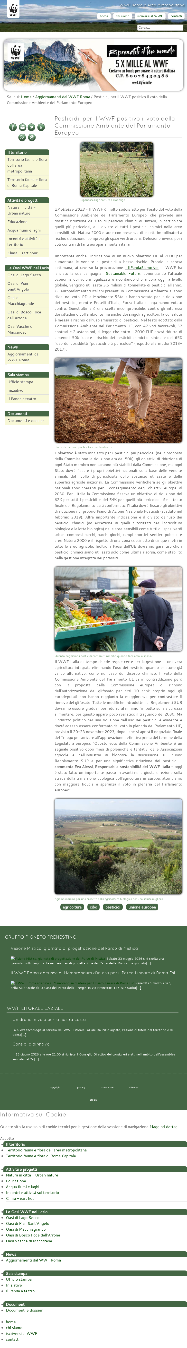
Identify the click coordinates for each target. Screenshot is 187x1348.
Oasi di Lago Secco (24, 274)
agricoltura (72, 907)
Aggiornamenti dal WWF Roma (62, 96)
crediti (93, 1099)
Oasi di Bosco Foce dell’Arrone (24, 314)
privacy (81, 1087)
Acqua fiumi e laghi (24, 230)
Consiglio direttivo (31, 1044)
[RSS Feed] (22, 140)
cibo (93, 907)
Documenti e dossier (25, 420)
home (104, 16)
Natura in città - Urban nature (21, 210)
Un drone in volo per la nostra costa (49, 1019)
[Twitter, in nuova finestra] (31, 130)
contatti (176, 16)
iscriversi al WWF (150, 16)
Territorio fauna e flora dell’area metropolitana (27, 165)
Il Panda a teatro (21, 398)
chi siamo (123, 16)
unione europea (142, 907)
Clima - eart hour (22, 253)
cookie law (107, 1087)
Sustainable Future (121, 273)
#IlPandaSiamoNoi (142, 267)
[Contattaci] (32, 140)
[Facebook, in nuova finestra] (13, 130)
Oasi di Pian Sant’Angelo (18, 286)
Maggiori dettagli (164, 1126)
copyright (55, 1087)
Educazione (17, 221)
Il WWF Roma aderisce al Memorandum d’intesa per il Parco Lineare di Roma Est (93, 973)
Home (26, 96)
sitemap (133, 1087)
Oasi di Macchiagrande (20, 300)
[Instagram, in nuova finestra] (22, 130)
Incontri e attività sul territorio (25, 241)
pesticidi (112, 907)
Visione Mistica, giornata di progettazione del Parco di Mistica (74, 948)
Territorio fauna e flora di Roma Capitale (27, 182)
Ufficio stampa (20, 381)
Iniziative (15, 390)
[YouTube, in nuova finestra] (41, 130)
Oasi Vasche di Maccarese (20, 329)
